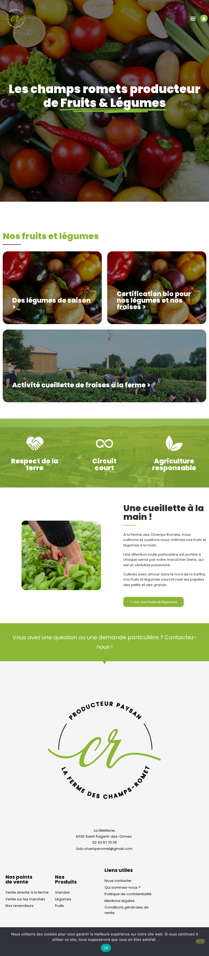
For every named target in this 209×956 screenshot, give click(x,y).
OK (106, 948)
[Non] (200, 941)
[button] (193, 18)
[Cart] (204, 18)
